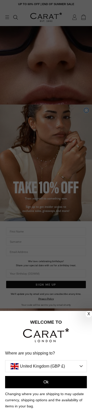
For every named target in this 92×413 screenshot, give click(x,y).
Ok (46, 382)
